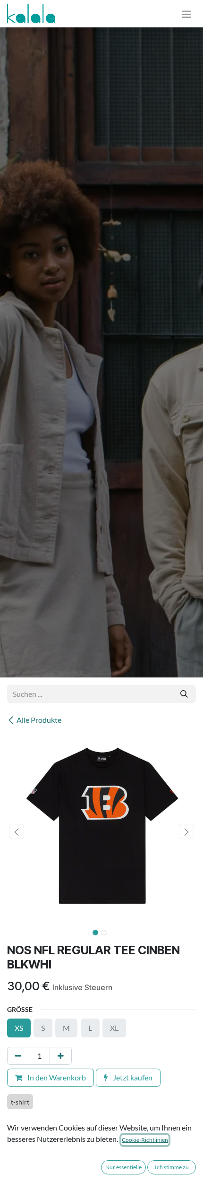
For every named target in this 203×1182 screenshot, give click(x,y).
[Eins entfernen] (18, 1056)
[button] (16, 831)
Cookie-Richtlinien (145, 1139)
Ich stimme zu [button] (172, 1167)
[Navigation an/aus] (186, 14)
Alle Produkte (39, 719)
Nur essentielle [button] (123, 1167)
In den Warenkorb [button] (56, 1077)
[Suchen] (184, 694)
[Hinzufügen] (61, 1056)
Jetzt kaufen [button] (131, 1077)
